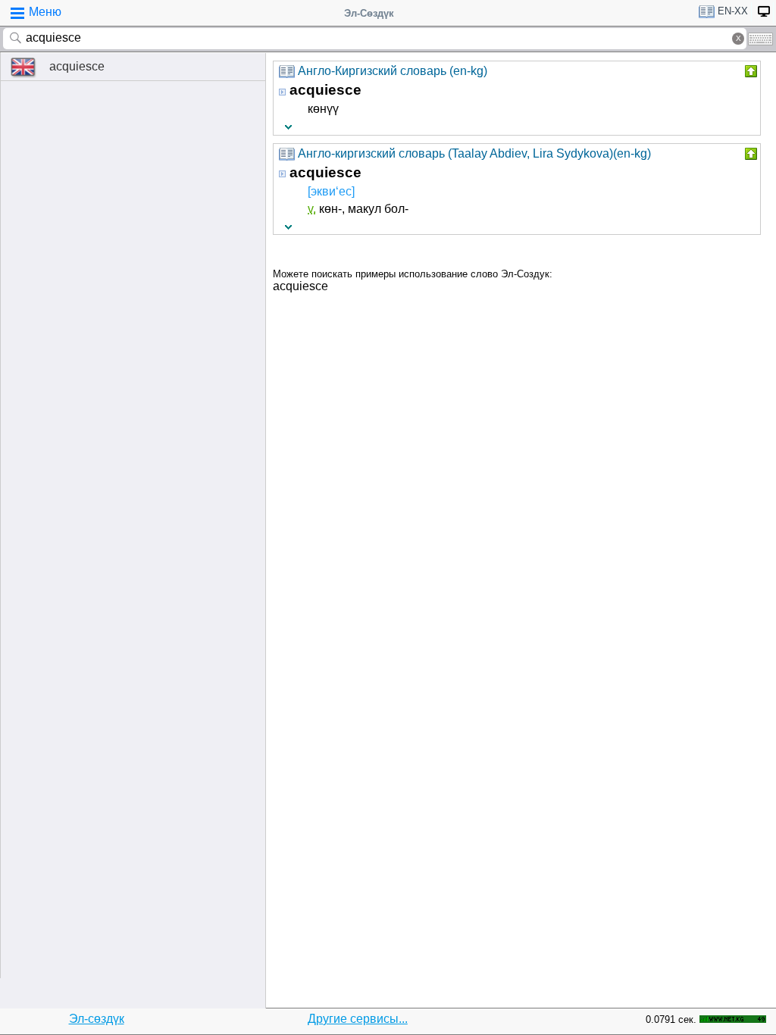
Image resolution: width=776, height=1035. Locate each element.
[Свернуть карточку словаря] (749, 71)
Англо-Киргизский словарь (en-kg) (392, 70)
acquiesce (77, 66)
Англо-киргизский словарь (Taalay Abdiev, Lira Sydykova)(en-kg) (474, 153)
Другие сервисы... (358, 1018)
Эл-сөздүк (96, 1018)
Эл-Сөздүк (369, 13)
